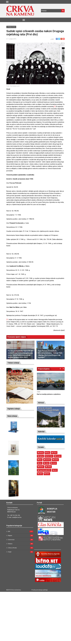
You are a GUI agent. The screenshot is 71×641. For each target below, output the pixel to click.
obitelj (49, 466)
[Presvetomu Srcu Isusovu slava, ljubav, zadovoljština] (13, 448)
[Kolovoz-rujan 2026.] (19, 386)
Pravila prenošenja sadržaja (40, 590)
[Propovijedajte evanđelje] (13, 427)
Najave (10, 535)
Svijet (9, 552)
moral (54, 463)
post (55, 470)
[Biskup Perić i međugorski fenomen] (13, 488)
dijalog (41, 456)
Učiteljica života (11, 27)
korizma (47, 459)
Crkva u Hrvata (12, 548)
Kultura (10, 543)
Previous (60, 368)
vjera (40, 473)
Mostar (41, 466)
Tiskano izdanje (13, 363)
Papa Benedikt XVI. (44, 470)
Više (50, 383)
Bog (48, 452)
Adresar (41, 403)
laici (40, 463)
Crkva (54, 452)
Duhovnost (11, 539)
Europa (58, 456)
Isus (40, 459)
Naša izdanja (12, 416)
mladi (47, 463)
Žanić (47, 473)
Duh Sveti (50, 456)
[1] (54, 106)
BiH (9, 342)
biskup (41, 452)
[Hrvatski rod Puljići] (13, 467)
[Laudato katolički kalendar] (51, 442)
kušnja (56, 459)
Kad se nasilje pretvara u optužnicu (49, 394)
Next (63, 368)
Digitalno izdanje (13, 409)
